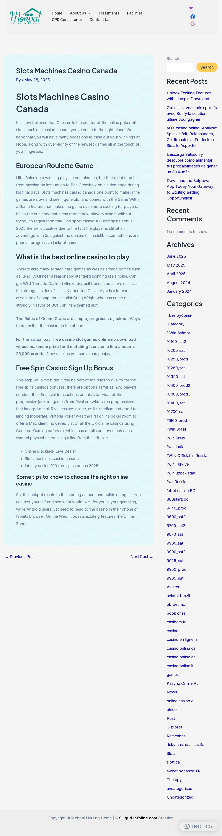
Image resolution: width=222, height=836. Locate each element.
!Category (175, 324)
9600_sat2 (176, 516)
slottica (173, 762)
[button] (88, 13)
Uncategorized (180, 797)
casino (172, 631)
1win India (175, 446)
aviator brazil (178, 595)
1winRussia (176, 481)
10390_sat (176, 376)
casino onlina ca (181, 648)
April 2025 (176, 274)
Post (171, 718)
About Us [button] (78, 13)
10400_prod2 (178, 385)
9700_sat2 (176, 525)
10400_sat (176, 403)
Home (57, 13)
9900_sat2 (176, 552)
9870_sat (175, 534)
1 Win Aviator (178, 333)
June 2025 (176, 256)
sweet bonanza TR (184, 771)
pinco (172, 709)
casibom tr (176, 622)
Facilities (135, 13)
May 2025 (176, 265)
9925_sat (175, 560)
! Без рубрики (179, 315)
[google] (192, 24)
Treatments (108, 13)
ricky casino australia (185, 744)
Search (173, 58)
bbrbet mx (176, 604)
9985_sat (175, 578)
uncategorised (179, 788)
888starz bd (178, 499)
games (173, 674)
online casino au (181, 701)
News (172, 692)
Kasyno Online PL (183, 683)
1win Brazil (176, 438)
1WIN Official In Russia (187, 455)
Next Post (142, 557)
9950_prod (176, 569)
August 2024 (178, 282)
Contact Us (99, 19)
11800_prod (177, 420)
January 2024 (179, 291)
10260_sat (176, 368)
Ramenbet (176, 736)
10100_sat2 (176, 341)
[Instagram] (191, 9)
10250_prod (177, 359)
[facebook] (192, 16)
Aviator (173, 587)
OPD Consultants (67, 19)
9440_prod (176, 508)
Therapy (174, 779)
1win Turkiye (178, 464)
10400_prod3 (179, 394)
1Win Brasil (176, 429)
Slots (171, 753)
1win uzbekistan (181, 473)
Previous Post (20, 557)
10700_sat (175, 411)
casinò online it (180, 666)
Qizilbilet (174, 727)
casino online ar (181, 657)
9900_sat (175, 543)
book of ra (176, 613)
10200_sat (176, 350)
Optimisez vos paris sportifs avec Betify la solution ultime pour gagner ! (192, 113)
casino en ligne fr (182, 639)
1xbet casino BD (181, 490)
